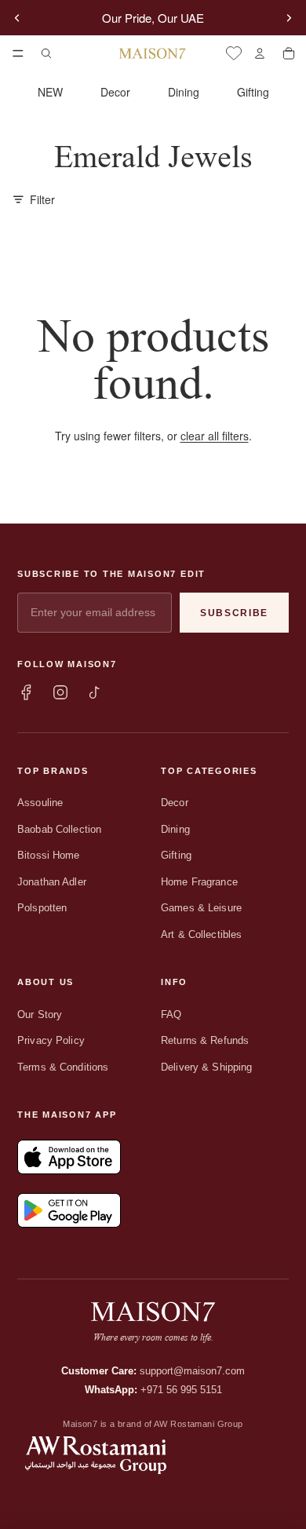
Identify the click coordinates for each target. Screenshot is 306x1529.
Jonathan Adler (51, 882)
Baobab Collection (59, 829)
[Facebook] (26, 692)
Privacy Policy (51, 1040)
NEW (50, 92)
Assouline (40, 802)
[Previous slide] (17, 18)
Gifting (253, 92)
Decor (115, 92)
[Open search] (46, 53)
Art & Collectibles (201, 934)
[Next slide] (288, 18)
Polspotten (42, 908)
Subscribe (234, 613)
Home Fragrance (199, 882)
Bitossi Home (48, 855)
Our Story (39, 1014)
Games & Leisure (201, 908)
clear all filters (214, 435)
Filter (42, 199)
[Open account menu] (259, 53)
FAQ (171, 1014)
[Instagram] (60, 692)
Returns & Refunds (205, 1040)
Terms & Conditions (62, 1067)
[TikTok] (95, 692)
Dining (183, 92)
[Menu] (18, 53)
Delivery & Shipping (206, 1067)
